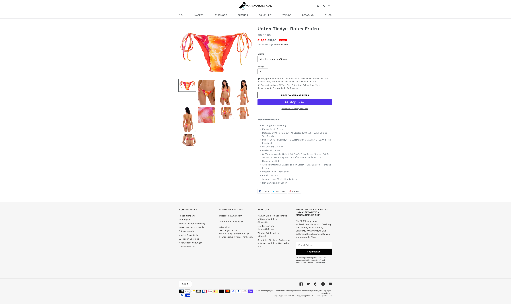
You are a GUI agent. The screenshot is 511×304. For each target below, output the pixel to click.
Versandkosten (281, 44)
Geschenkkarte (187, 246)
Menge (260, 66)
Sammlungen (326, 293)
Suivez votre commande (191, 227)
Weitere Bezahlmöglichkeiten (295, 109)
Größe (260, 54)
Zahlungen (184, 219)
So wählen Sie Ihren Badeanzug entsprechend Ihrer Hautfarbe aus (273, 243)
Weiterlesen (320, 263)
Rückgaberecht (187, 231)
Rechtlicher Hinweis (283, 291)
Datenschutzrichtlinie (302, 291)
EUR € (185, 284)
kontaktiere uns (187, 215)
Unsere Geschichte (188, 235)
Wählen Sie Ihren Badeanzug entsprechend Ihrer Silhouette (272, 218)
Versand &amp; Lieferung (192, 223)
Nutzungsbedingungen (190, 242)
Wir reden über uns (189, 239)
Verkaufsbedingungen (264, 291)
